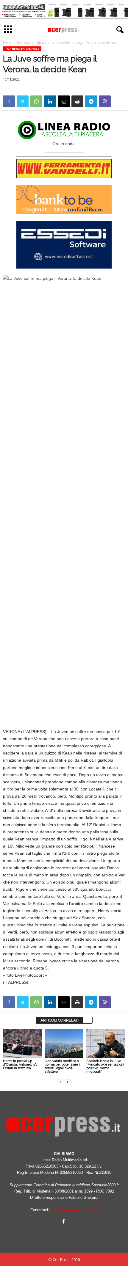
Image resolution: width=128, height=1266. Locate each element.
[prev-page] (60, 1082)
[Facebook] (9, 101)
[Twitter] (23, 101)
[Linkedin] (50, 101)
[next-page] (68, 1082)
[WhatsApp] (36, 101)
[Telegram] (91, 101)
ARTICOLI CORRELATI (59, 1020)
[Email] (64, 101)
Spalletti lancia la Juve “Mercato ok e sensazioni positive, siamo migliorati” (105, 1066)
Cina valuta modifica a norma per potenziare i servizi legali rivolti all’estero (62, 1066)
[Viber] (105, 101)
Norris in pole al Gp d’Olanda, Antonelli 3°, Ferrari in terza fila (20, 1064)
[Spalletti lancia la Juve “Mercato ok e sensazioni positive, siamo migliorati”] (105, 1043)
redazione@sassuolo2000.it (74, 1210)
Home (7, 42)
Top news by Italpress (31, 42)
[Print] (77, 101)
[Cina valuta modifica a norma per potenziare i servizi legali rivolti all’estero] (64, 1043)
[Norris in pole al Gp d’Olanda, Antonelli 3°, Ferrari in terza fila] (22, 1043)
